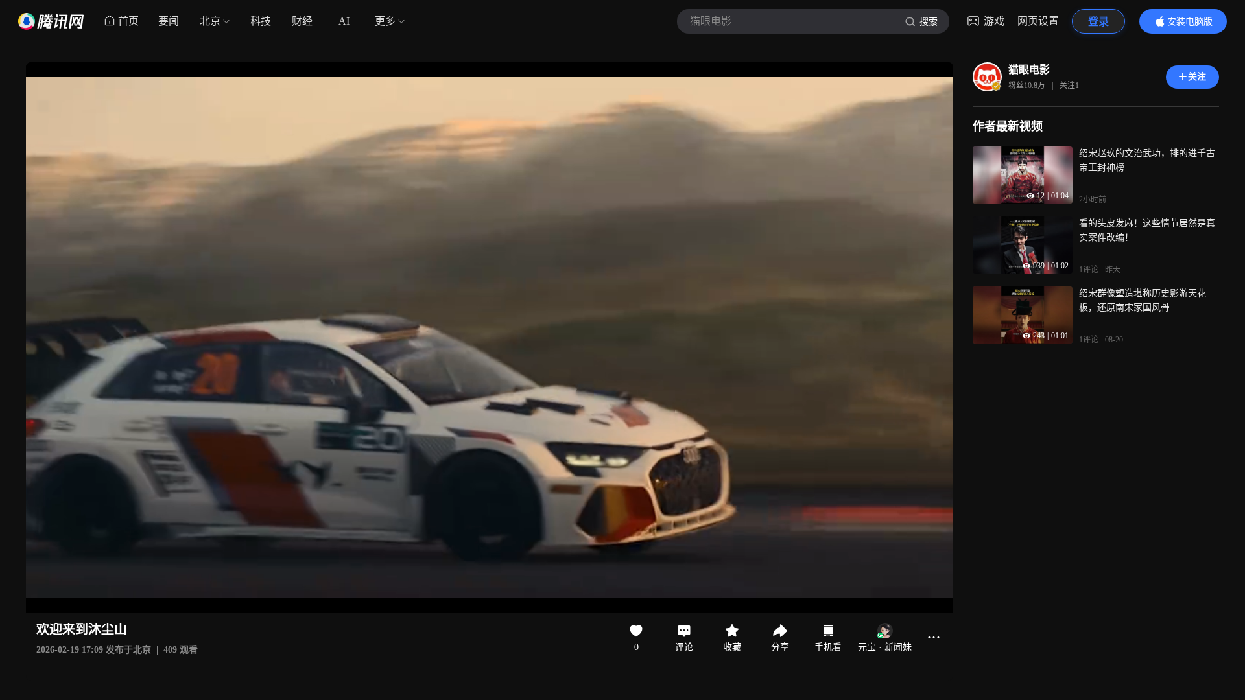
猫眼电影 (1029, 69)
